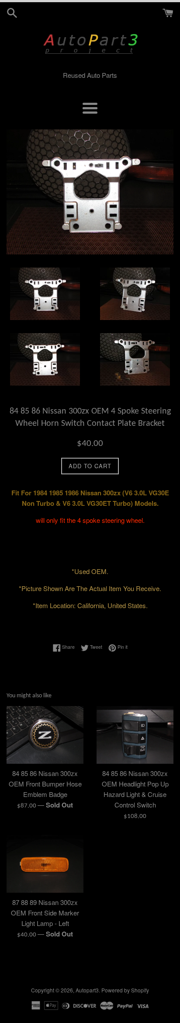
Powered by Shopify (125, 990)
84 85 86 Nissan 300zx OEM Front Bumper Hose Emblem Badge (45, 784)
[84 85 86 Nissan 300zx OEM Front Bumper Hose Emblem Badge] (45, 735)
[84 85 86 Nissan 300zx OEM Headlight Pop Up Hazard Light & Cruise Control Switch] (135, 735)
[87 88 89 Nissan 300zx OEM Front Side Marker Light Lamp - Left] (45, 864)
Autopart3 (87, 990)
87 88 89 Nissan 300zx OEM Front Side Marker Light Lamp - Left (45, 913)
